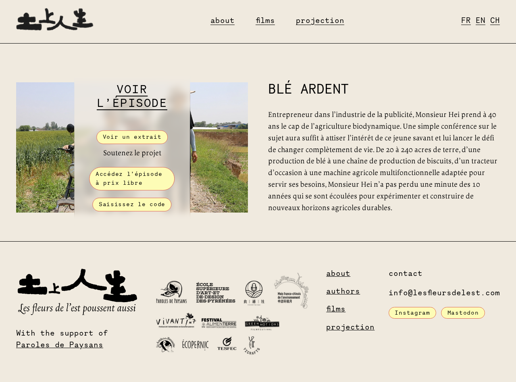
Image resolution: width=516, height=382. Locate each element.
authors (343, 292)
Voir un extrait (132, 137)
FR (466, 21)
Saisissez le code (132, 205)
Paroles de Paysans (59, 345)
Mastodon (463, 313)
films (265, 21)
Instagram (412, 313)
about (222, 21)
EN (480, 21)
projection (320, 21)
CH (495, 21)
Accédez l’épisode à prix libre (129, 179)
